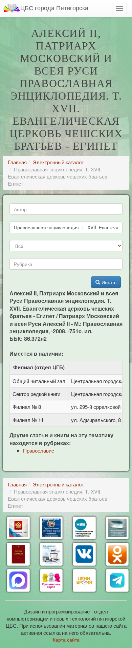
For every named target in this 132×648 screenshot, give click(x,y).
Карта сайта (66, 639)
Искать (108, 282)
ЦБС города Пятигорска (54, 7)
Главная (17, 162)
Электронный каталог (58, 162)
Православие (38, 450)
